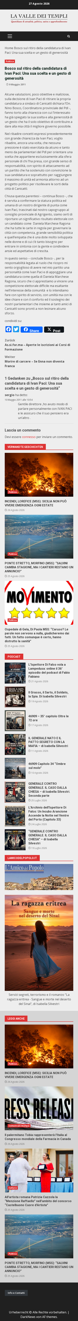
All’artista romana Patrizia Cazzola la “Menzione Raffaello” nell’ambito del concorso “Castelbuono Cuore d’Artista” (39, 1170)
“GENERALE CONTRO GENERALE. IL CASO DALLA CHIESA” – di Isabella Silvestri (15, 839)
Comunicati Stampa (19, 1125)
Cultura (13, 1187)
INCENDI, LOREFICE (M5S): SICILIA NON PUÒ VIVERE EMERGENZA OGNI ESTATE (39, 475)
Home (9, 48)
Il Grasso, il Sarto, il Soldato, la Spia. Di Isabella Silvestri (15, 696)
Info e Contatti (16, 1293)
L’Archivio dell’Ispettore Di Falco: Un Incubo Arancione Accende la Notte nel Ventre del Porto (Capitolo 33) (15, 815)
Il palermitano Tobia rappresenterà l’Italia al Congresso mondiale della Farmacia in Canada (39, 1108)
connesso (29, 437)
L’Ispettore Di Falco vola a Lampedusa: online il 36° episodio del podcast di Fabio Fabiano (15, 673)
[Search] (68, 36)
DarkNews (27, 1317)
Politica (10, 61)
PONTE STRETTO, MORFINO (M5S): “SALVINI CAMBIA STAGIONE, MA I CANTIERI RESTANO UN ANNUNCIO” (39, 537)
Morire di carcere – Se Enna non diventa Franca (34, 361)
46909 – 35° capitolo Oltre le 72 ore (15, 720)
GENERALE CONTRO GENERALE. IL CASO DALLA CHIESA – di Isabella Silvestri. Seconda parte (15, 792)
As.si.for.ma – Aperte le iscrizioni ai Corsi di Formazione (37, 344)
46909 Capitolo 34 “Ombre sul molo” (15, 768)
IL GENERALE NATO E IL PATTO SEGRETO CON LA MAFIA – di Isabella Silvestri (15, 744)
